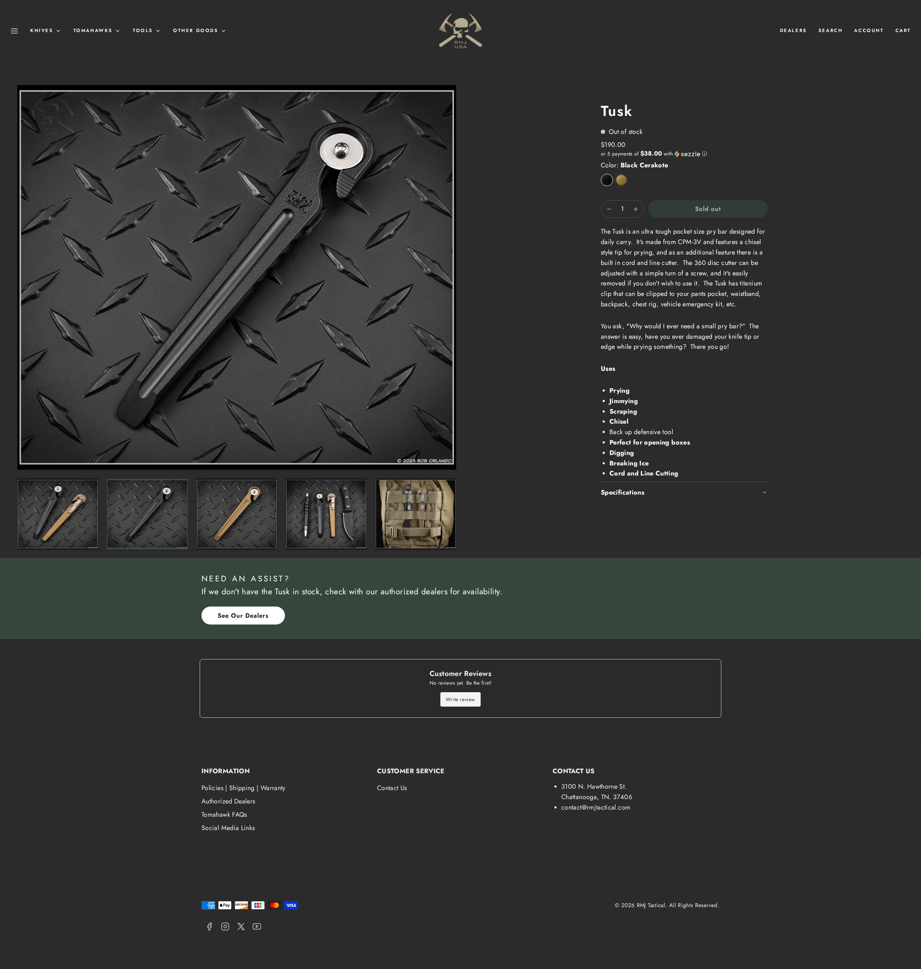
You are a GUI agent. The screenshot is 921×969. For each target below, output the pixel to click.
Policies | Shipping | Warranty (243, 788)
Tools (143, 30)
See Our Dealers (243, 615)
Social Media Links (228, 828)
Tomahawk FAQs (224, 814)
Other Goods (195, 30)
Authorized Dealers (228, 801)
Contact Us (392, 788)
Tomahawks (93, 30)
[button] (14, 31)
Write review (460, 699)
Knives (41, 30)
